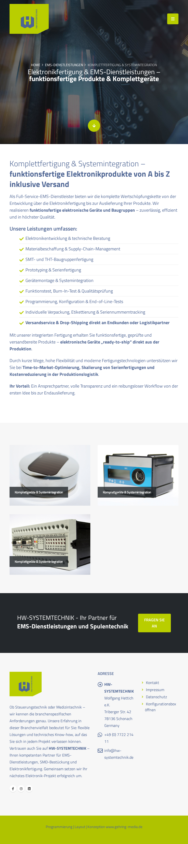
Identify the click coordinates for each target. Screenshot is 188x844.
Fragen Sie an (154, 623)
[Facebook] (13, 788)
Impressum (155, 690)
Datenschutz (156, 697)
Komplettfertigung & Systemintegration (122, 65)
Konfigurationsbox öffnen (160, 707)
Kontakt (152, 682)
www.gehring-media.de (124, 827)
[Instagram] (21, 788)
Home (35, 65)
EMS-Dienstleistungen (64, 65)
